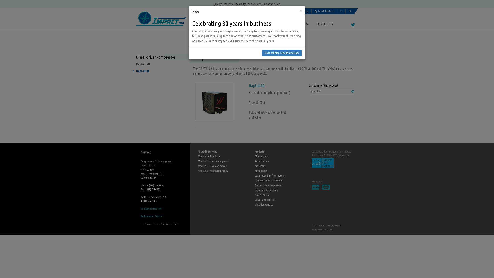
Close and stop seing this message (282, 52)
